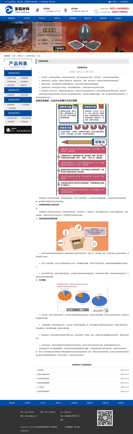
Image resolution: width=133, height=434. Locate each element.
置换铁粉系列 (14, 90)
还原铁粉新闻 (30, 56)
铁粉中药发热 (11, 78)
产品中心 (42, 18)
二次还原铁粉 (11, 108)
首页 (13, 56)
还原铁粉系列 (14, 100)
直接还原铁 (11, 105)
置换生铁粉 (24, 95)
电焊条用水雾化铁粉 (10, 118)
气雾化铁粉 (24, 122)
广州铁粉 (41, 387)
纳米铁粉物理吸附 (43, 383)
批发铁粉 (41, 370)
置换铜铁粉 (11, 95)
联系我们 (125, 2)
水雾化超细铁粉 (26, 118)
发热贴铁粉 (24, 78)
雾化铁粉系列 (14, 113)
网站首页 (11, 18)
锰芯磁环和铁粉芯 (43, 391)
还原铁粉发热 (11, 82)
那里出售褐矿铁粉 (43, 374)
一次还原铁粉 (25, 105)
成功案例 (72, 18)
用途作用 (87, 18)
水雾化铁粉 (11, 122)
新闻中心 (57, 18)
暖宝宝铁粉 (11, 85)
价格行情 (103, 18)
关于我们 (114, 2)
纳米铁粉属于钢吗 (43, 379)
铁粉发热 (24, 85)
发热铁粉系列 (14, 73)
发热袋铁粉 (24, 82)
